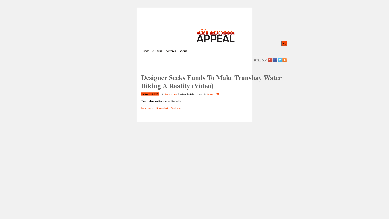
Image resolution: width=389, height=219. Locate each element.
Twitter (280, 60)
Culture (210, 93)
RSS (284, 60)
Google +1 (270, 60)
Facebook (275, 60)
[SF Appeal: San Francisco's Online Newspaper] (216, 41)
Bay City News (171, 93)
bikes (145, 94)
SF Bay (155, 94)
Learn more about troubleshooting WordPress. (161, 107)
